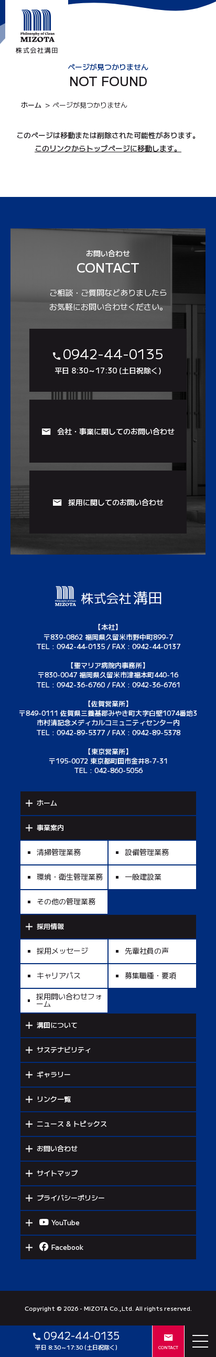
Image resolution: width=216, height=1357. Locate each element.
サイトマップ (57, 1173)
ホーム (31, 105)
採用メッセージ (62, 950)
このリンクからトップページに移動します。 (108, 148)
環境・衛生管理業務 (70, 876)
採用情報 (50, 926)
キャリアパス (59, 975)
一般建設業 (143, 876)
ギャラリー (54, 1074)
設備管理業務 (147, 852)
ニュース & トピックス (72, 1124)
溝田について (57, 1025)
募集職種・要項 (150, 975)
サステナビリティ (64, 1050)
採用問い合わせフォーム (69, 1000)
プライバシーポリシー (71, 1198)
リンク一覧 (54, 1099)
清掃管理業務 (59, 852)
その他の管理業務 (66, 901)
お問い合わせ (57, 1148)
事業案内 (50, 827)
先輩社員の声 (147, 950)
